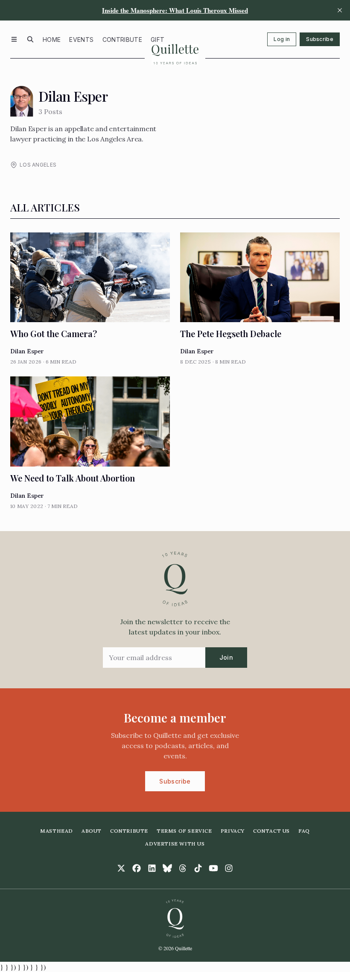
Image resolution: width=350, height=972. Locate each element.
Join (226, 657)
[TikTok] (198, 868)
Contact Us (271, 831)
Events (81, 39)
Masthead (56, 831)
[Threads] (183, 868)
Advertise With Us (174, 843)
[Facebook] (136, 868)
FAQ (304, 831)
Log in (282, 39)
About (92, 831)
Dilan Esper (27, 351)
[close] (340, 10)
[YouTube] (213, 868)
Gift (157, 39)
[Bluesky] (167, 868)
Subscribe (319, 39)
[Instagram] (229, 868)
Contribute (122, 39)
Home (52, 39)
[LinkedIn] (152, 868)
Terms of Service (184, 831)
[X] (121, 868)
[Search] (30, 39)
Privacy (233, 831)
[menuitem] (52, 39)
